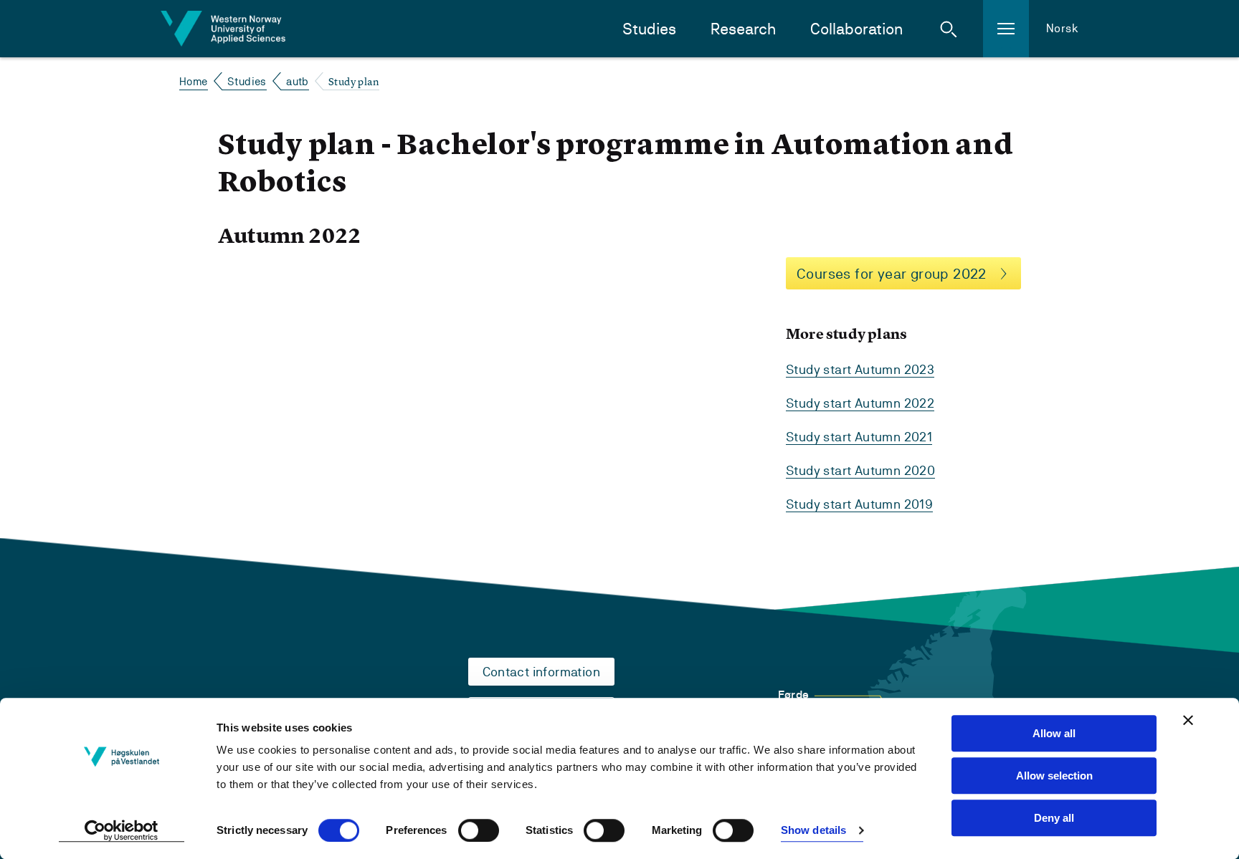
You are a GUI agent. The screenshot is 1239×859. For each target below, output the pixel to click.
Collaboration (856, 29)
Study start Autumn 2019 (859, 504)
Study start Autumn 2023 (860, 369)
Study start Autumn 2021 (859, 436)
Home (193, 81)
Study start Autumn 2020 (860, 470)
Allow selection (1054, 775)
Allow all (1054, 733)
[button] (949, 28)
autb (297, 81)
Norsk (1062, 28)
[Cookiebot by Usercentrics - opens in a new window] (121, 831)
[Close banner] (1188, 720)
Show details (813, 831)
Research (743, 29)
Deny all (1054, 818)
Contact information (542, 671)
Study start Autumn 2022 (860, 403)
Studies (649, 29)
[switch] (478, 830)
